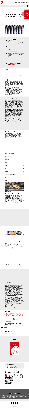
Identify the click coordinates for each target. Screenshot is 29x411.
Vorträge (10, 5)
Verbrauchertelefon (17, 2)
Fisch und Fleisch (8, 12)
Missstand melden (23, 2)
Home (1, 8)
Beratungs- (27, 12)
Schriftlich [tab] (15, 367)
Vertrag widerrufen (14, 406)
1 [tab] (14, 359)
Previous (5, 234)
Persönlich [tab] (11, 367)
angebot (27, 13)
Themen (2, 5)
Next (23, 234)
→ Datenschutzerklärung (21, 396)
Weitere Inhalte (18, 5)
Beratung (5, 5)
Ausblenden (23, 14)
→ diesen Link (10, 397)
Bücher (27, 15)
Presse (27, 2)
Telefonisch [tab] (7, 367)
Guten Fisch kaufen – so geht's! (9, 333)
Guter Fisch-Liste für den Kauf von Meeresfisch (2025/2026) (15, 356)
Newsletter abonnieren (14, 393)
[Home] (6, 2)
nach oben (14, 387)
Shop (14, 5)
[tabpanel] (14, 350)
